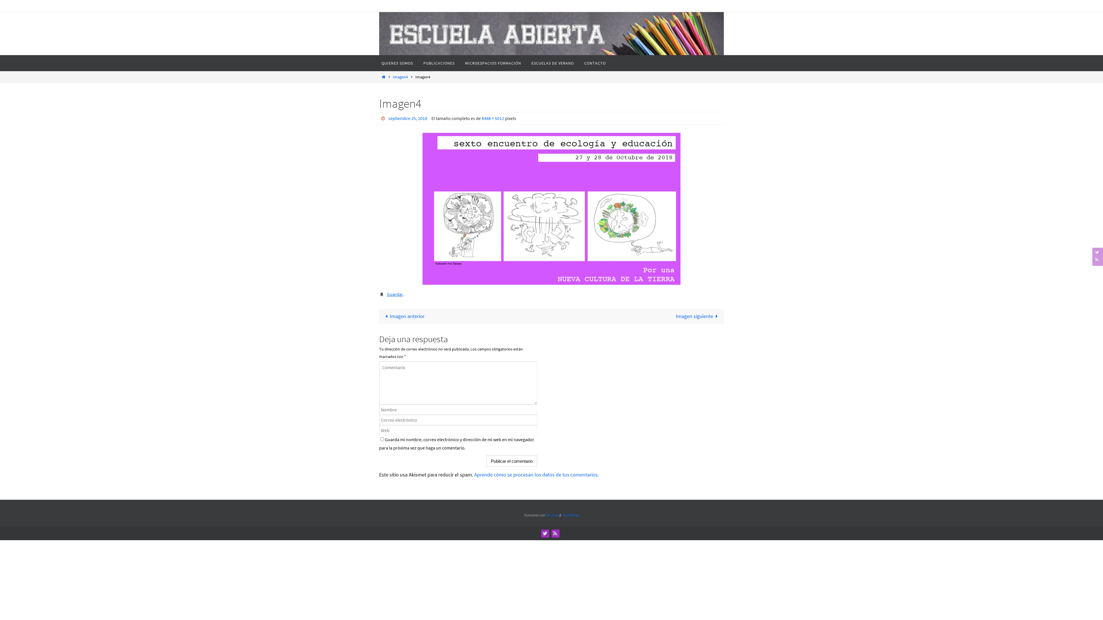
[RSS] (1097, 259)
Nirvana (552, 515)
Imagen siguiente (694, 316)
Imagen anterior (407, 316)
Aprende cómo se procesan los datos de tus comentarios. (536, 474)
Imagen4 (400, 77)
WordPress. (570, 515)
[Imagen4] (551, 209)
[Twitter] (1097, 252)
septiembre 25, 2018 (407, 118)
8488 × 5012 (493, 118)
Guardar (395, 294)
